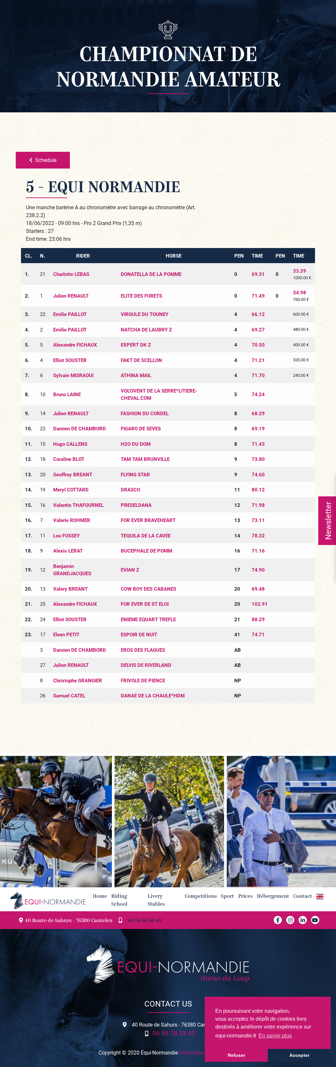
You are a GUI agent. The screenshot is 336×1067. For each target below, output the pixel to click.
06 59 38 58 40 (144, 920)
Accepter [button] (299, 1055)
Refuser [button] (236, 1055)
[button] (320, 897)
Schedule (45, 159)
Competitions (201, 896)
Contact (302, 896)
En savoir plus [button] (275, 1035)
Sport (227, 896)
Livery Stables (156, 900)
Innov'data (191, 1052)
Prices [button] (245, 896)
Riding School (119, 900)
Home (100, 896)
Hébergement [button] (273, 896)
